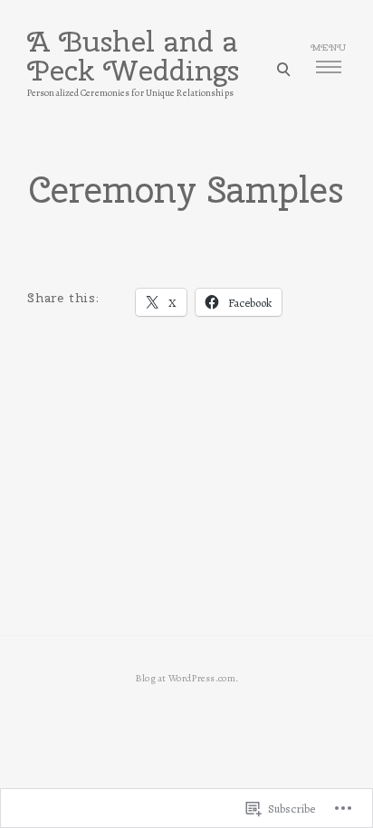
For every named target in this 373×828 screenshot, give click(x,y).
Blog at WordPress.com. (187, 678)
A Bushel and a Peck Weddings (133, 56)
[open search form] (283, 69)
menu (328, 47)
